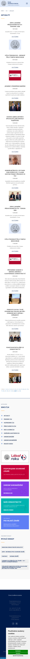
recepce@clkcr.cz (16, 610)
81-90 (6, 391)
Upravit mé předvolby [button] (18, 655)
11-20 (6, 389)
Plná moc (4, 556)
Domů (2, 10)
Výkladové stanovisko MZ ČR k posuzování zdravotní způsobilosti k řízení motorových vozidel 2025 (14, 567)
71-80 (2, 391)
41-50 (18, 389)
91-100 (11, 391)
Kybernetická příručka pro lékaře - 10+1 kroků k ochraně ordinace (13, 561)
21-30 (10, 389)
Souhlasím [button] (18, 651)
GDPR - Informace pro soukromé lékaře (13, 551)
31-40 (14, 389)
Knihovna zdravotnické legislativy (12, 547)
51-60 (22, 389)
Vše (20, 391)
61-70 (26, 389)
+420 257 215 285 (15, 608)
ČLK (6, 10)
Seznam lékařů (14, 556)
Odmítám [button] (18, 653)
